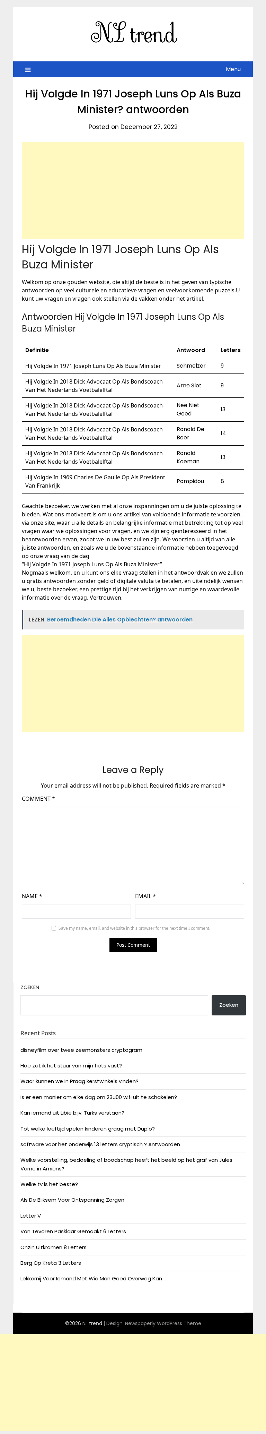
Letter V (30, 1215)
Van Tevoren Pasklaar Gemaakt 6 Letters (73, 1231)
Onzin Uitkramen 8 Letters (53, 1247)
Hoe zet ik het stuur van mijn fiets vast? (71, 1065)
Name (32, 896)
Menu (233, 69)
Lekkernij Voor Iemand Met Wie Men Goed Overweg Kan (91, 1278)
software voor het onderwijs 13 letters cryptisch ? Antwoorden (100, 1144)
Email (145, 896)
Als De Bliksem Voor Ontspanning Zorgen (72, 1199)
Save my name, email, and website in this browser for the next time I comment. (134, 928)
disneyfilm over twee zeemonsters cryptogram (81, 1050)
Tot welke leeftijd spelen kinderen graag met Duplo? (87, 1128)
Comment (38, 798)
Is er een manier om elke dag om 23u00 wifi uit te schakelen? (98, 1097)
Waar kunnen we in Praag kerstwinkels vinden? (79, 1081)
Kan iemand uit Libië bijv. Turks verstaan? (72, 1112)
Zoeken (29, 987)
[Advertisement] (133, 190)
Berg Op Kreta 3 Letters (50, 1262)
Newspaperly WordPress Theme (163, 1323)
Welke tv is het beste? (49, 1184)
